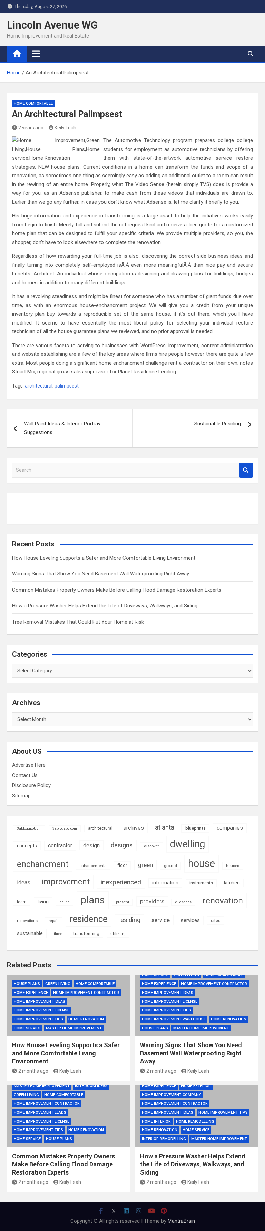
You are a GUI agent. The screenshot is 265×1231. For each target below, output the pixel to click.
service (160, 920)
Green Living (57, 983)
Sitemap (21, 796)
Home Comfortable (33, 103)
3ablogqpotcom (29, 828)
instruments (201, 883)
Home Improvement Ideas (39, 1001)
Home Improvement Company (171, 1095)
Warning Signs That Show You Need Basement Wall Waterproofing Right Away (100, 574)
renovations (27, 920)
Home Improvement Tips (38, 1019)
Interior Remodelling (164, 1139)
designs (122, 845)
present (122, 902)
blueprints (195, 828)
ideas (23, 882)
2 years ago (30, 127)
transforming (86, 933)
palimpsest (67, 386)
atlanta (164, 827)
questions (183, 902)
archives (134, 828)
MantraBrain (181, 1221)
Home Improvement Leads (40, 1112)
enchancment (42, 864)
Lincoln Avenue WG (52, 25)
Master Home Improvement (74, 1028)
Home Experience (31, 992)
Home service (27, 1028)
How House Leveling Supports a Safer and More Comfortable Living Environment (103, 558)
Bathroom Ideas (91, 1086)
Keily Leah (65, 127)
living (43, 902)
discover (151, 845)
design (91, 845)
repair (54, 921)
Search (246, 470)
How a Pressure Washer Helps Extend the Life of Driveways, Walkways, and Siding (104, 606)
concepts (27, 845)
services (190, 920)
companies (230, 828)
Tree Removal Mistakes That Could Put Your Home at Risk (78, 622)
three (58, 934)
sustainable (30, 933)
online (65, 902)
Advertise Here (29, 765)
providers (152, 901)
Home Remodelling (195, 1121)
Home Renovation (86, 1019)
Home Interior (156, 1121)
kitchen (232, 882)
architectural (38, 386)
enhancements (92, 865)
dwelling (187, 844)
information (165, 883)
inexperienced (121, 882)
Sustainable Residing (217, 424)
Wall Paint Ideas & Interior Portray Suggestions (62, 428)
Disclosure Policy (31, 785)
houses (232, 865)
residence (88, 919)
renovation (223, 900)
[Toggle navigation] (36, 54)
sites (215, 920)
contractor (60, 845)
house (201, 863)
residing (129, 920)
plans (93, 900)
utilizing (118, 933)
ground (170, 865)
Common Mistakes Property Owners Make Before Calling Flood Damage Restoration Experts (117, 590)
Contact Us (25, 775)
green (145, 864)
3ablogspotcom (64, 828)
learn (22, 901)
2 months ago (33, 1071)
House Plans (27, 983)
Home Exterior (196, 1086)
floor (122, 865)
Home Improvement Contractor (86, 992)
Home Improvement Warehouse (174, 1019)
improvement (65, 882)
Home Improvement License (41, 1010)
